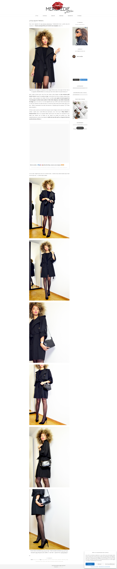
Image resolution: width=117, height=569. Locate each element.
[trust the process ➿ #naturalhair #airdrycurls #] (76, 61)
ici (42, 550)
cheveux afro (54, 559)
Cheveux (45, 15)
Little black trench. (36, 20)
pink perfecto (64, 552)
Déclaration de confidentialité (104, 566)
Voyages (79, 15)
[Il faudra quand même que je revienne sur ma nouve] (84, 71)
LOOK (34, 559)
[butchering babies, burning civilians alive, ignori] (76, 66)
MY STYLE (37, 559)
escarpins (38, 561)
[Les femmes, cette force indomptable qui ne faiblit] (84, 61)
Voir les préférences (110, 564)
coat (67, 559)
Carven (49, 559)
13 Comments (49, 558)
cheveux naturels (61, 559)
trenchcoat (60, 561)
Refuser (99, 564)
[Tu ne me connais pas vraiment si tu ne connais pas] (76, 71)
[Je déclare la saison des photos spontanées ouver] (76, 76)
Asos (37, 552)
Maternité (70, 15)
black (46, 559)
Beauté (53, 15)
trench (56, 561)
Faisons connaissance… (80, 24)
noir (41, 561)
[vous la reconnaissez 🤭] (84, 66)
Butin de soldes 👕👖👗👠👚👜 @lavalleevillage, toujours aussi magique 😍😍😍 (47, 164)
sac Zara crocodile (50, 561)
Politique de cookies (94, 566)
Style (36, 15)
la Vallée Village (44, 96)
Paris (44, 561)
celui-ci (66, 103)
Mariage (61, 15)
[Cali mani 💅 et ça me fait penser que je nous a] (84, 76)
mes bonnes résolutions (46, 24)
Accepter (90, 564)
